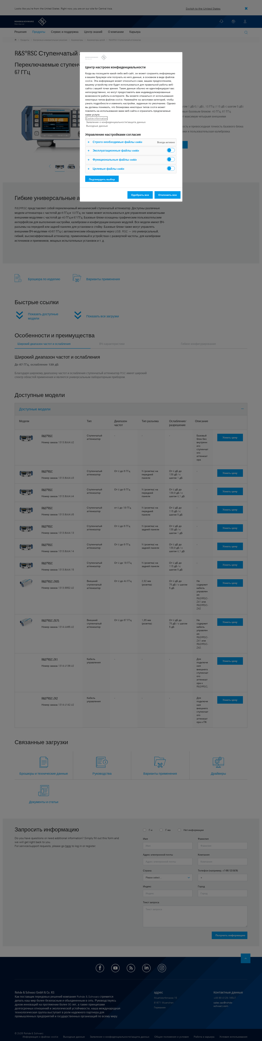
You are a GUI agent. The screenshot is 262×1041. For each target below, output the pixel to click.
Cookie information (96, 118)
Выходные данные (97, 125)
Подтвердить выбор (102, 179)
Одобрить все (140, 194)
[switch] (171, 150)
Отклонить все (167, 194)
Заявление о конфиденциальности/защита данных (116, 122)
